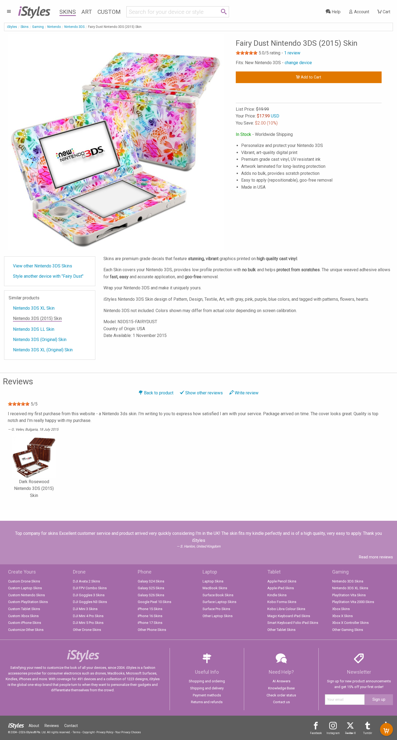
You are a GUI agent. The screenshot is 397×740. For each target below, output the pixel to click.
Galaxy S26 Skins (151, 595)
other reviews (204, 392)
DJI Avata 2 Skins (86, 581)
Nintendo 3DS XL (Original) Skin (43, 349)
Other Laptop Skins (218, 616)
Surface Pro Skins (216, 609)
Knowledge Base (281, 688)
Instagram (333, 733)
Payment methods (207, 695)
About (34, 725)
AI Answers (281, 681)
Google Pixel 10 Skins (154, 602)
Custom (109, 12)
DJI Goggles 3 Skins (89, 595)
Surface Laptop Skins (219, 602)
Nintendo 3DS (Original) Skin (39, 339)
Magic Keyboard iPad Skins (288, 616)
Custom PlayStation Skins (28, 602)
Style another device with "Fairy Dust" (48, 276)
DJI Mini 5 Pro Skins (88, 623)
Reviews (52, 725)
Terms (76, 732)
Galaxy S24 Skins (151, 581)
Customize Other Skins (25, 630)
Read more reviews (376, 557)
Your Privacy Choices (128, 732)
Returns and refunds (207, 702)
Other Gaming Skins (347, 630)
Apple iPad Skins (280, 588)
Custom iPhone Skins (24, 623)
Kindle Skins (277, 595)
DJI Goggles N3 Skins (90, 602)
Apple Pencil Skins (281, 581)
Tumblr (367, 733)
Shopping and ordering (207, 681)
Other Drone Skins (87, 630)
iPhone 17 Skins (150, 623)
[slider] (246, 53)
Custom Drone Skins (24, 581)
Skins (67, 12)
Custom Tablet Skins (24, 609)
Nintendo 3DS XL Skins (350, 588)
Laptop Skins (213, 581)
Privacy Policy (104, 732)
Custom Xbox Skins (23, 616)
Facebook (316, 733)
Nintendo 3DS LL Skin (33, 329)
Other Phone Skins (152, 630)
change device (298, 62)
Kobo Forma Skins (281, 602)
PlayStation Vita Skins (349, 595)
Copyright (88, 732)
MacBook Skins (215, 588)
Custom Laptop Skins (25, 588)
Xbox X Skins (342, 616)
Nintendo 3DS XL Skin (34, 308)
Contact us (281, 702)
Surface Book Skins (218, 595)
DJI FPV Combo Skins (90, 588)
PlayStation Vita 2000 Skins (353, 602)
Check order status (281, 695)
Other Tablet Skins (281, 630)
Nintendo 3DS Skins (347, 581)
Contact (71, 725)
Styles (34, 10)
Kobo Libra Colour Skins (286, 609)
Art (86, 12)
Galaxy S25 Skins (151, 588)
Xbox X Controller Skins (350, 623)
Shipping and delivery (207, 688)
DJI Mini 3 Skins (85, 609)
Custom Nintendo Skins (26, 595)
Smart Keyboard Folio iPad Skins (292, 623)
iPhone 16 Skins (150, 616)
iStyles (12, 27)
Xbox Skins (341, 609)
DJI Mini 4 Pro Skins (88, 616)
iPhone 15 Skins (150, 609)
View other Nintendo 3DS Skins (42, 266)
